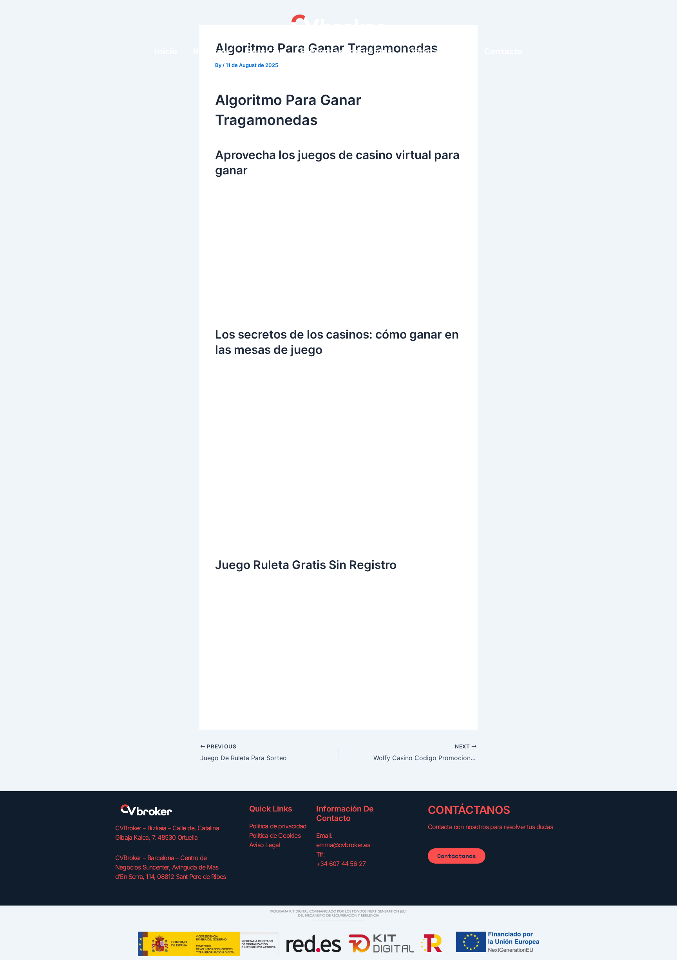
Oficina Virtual (438, 51)
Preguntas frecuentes (346, 51)
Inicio (165, 51)
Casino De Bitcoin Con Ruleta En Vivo (271, 709)
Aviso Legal (264, 845)
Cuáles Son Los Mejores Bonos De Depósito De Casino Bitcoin (308, 534)
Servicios (265, 51)
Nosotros (212, 51)
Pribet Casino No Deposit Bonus (263, 699)
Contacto (503, 51)
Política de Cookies (274, 835)
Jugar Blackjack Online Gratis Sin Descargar (280, 304)
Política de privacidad (277, 826)
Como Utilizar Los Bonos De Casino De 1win (281, 452)
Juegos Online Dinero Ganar (256, 688)
